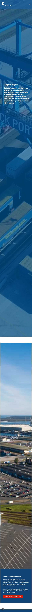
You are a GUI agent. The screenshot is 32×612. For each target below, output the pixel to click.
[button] (29, 4)
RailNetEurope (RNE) (11, 592)
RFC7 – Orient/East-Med (12, 590)
